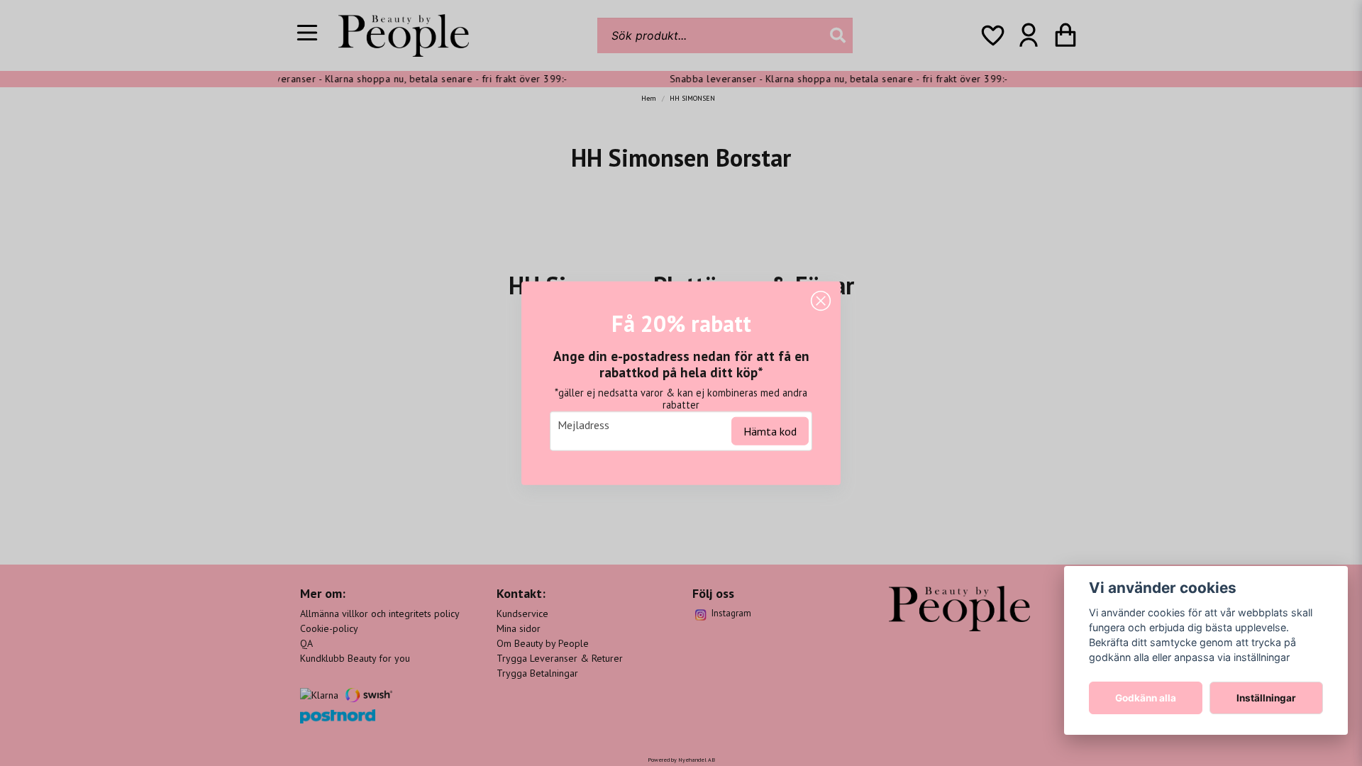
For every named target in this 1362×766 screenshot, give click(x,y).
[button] (821, 301)
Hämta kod (770, 430)
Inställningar (1266, 698)
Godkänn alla (1145, 698)
